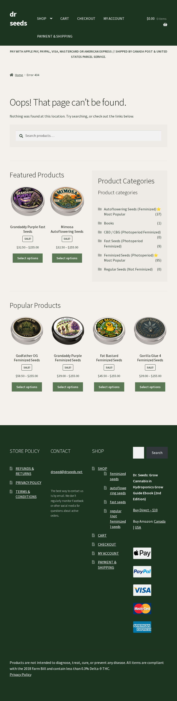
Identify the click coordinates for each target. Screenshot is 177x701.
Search (157, 452)
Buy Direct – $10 (145, 510)
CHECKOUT (86, 18)
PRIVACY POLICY (28, 482)
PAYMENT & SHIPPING (54, 36)
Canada (159, 521)
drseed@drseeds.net (67, 471)
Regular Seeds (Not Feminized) (128, 269)
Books (109, 223)
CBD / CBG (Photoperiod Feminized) (132, 232)
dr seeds (18, 18)
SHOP (41, 18)
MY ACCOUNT (113, 18)
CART (64, 18)
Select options (27, 258)
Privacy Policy (20, 674)
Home (19, 75)
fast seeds (118, 502)
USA (138, 527)
